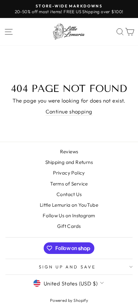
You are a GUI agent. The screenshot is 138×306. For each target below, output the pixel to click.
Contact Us (69, 194)
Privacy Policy (69, 173)
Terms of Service (69, 184)
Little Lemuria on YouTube (69, 205)
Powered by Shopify (69, 300)
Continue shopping (69, 111)
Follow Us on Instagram (69, 215)
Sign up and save (67, 266)
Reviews (69, 151)
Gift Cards (69, 226)
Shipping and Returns (69, 162)
